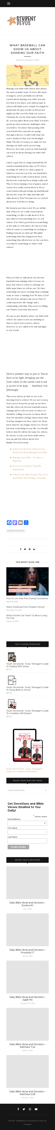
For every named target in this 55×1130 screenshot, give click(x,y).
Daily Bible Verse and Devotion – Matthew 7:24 (27, 1045)
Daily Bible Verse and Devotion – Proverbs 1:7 (27, 951)
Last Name (12, 837)
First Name (12, 828)
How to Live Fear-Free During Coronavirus (27, 598)
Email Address (27, 819)
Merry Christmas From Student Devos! (25, 607)
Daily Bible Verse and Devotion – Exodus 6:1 (27, 904)
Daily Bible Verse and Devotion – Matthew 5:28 (27, 1093)
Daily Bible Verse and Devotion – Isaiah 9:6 (27, 998)
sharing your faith (15, 531)
